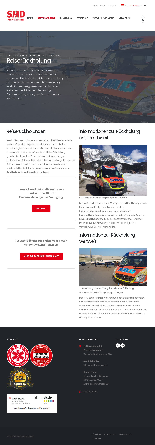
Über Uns (97, 434)
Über (29, 44)
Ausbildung (66, 25)
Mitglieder (124, 25)
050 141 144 (41, 208)
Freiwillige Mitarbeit (103, 25)
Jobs (39, 44)
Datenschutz (126, 434)
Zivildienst (82, 25)
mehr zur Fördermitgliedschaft (41, 256)
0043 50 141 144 (134, 5)
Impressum (111, 434)
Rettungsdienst (46, 18)
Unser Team (100, 5)
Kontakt (113, 5)
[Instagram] (143, 20)
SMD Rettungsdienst (16, 56)
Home (30, 25)
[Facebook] (143, 16)
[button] (122, 5)
